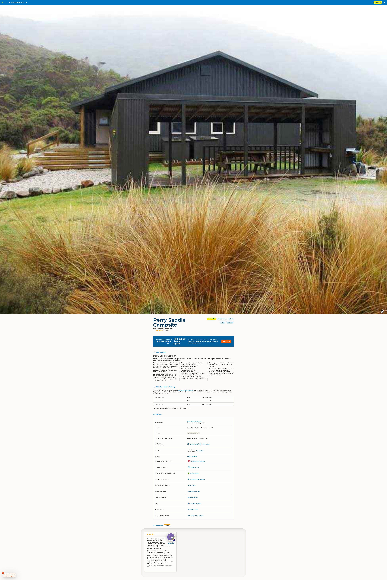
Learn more (196, 343)
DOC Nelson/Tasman (194, 421)
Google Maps (194, 444)
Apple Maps (205, 444)
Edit (223, 322)
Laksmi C (171, 543)
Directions (223, 319)
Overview (167, 525)
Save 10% (226, 341)
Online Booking (192, 456)
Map (231, 319)
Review (231, 322)
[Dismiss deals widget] (3, 573)
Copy (201, 450)
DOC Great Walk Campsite (186, 390)
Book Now (378, 2)
